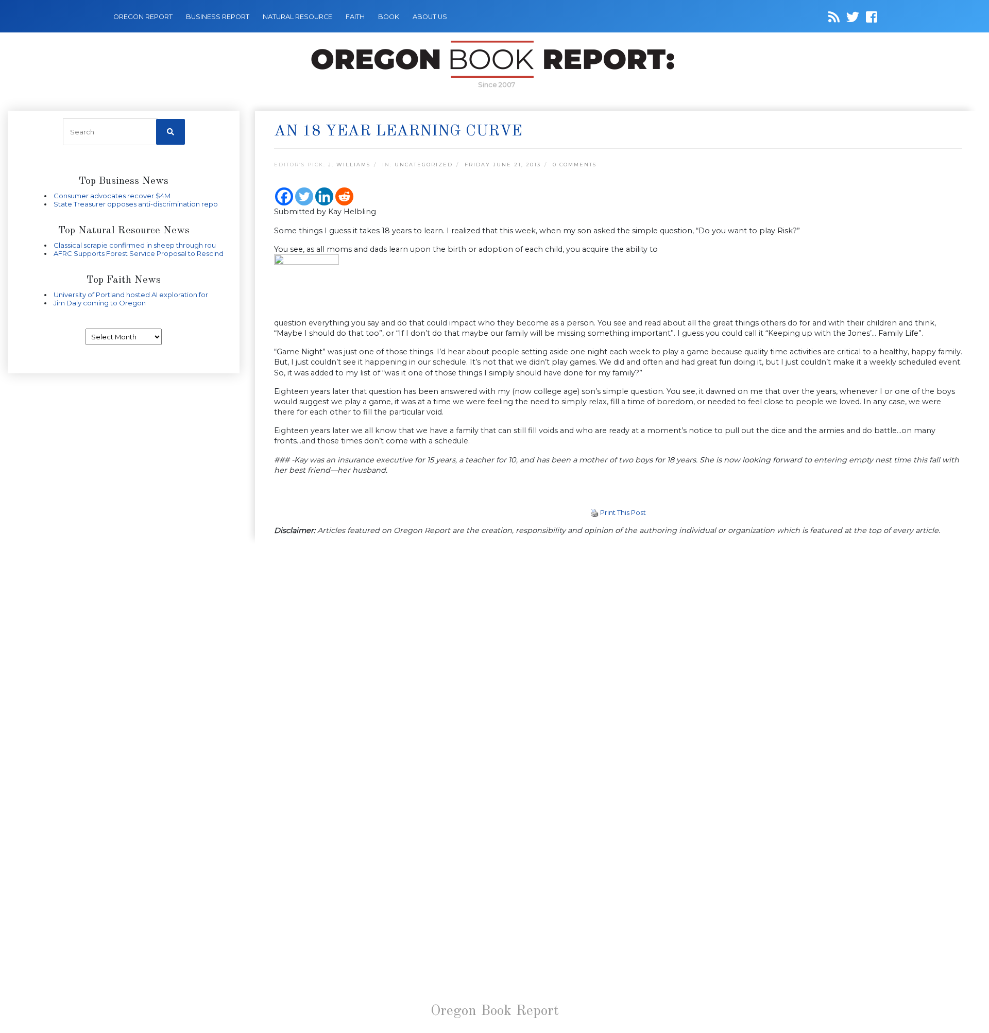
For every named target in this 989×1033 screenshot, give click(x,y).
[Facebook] (284, 196)
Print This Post (623, 512)
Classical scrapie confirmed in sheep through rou (135, 245)
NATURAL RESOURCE (297, 17)
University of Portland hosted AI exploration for (131, 294)
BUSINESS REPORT (217, 17)
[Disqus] (618, 678)
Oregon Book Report (495, 1011)
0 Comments (574, 164)
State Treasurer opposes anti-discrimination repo (136, 204)
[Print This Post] (594, 512)
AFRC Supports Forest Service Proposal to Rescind (139, 253)
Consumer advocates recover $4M (112, 196)
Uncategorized (424, 164)
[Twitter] (304, 196)
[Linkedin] (324, 196)
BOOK (388, 17)
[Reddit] (344, 196)
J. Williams (349, 164)
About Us (430, 17)
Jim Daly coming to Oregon (100, 303)
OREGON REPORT (143, 17)
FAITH (355, 17)
